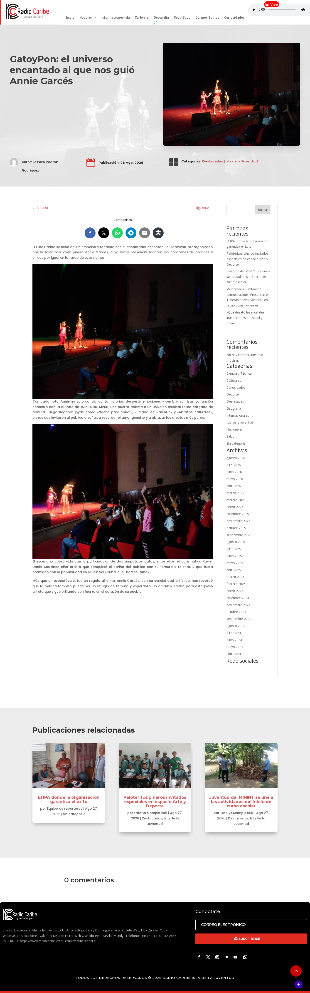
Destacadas (212, 161)
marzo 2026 (235, 493)
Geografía (161, 18)
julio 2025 (233, 549)
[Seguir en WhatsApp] (245, 957)
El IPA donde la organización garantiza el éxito (68, 799)
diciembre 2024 (237, 598)
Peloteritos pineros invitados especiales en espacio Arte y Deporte (247, 258)
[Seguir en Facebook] (199, 957)
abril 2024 (233, 654)
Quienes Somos (207, 18)
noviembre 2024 (238, 605)
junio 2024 (234, 640)
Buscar (263, 209)
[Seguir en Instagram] (217, 957)
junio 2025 (234, 556)
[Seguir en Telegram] (226, 957)
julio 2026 (233, 465)
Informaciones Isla (115, 18)
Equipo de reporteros (64, 808)
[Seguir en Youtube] (235, 957)
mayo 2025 (234, 563)
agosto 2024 (235, 626)
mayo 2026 (234, 479)
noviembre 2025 (238, 521)
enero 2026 (234, 507)
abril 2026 (233, 486)
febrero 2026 (236, 500)
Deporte (232, 394)
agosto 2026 (235, 458)
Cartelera (142, 18)
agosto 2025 (235, 542)
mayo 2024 (234, 647)
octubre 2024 (236, 612)
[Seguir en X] (208, 957)
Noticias (85, 18)
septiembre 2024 (238, 619)
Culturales (233, 380)
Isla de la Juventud (242, 161)
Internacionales (237, 415)
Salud (230, 436)
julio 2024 (233, 633)
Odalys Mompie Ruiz (150, 813)
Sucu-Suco (182, 18)
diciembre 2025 (237, 514)
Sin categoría (236, 443)
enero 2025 (234, 591)
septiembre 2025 (238, 535)
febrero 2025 (236, 584)
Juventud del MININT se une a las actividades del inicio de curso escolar (248, 276)
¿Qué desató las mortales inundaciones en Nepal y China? (245, 317)
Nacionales (234, 429)
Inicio (70, 18)
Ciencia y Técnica (239, 373)
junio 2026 (234, 472)
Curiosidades (234, 18)
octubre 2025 (236, 528)
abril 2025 (233, 570)
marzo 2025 (235, 577)
